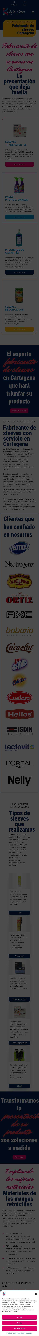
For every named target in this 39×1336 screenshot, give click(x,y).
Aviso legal (29, 1333)
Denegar (19, 1323)
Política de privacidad (19, 1333)
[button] (36, 1294)
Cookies (9, 1333)
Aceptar (19, 1317)
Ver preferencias (19, 1328)
